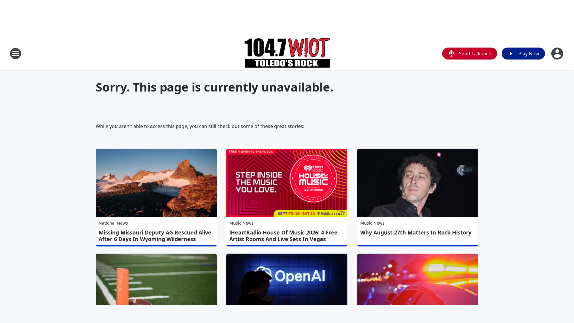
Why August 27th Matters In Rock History (415, 232)
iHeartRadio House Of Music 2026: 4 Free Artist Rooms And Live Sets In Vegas (283, 235)
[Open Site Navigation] (16, 54)
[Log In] (557, 54)
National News (113, 223)
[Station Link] (287, 53)
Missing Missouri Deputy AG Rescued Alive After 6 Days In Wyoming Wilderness (155, 235)
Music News (241, 223)
